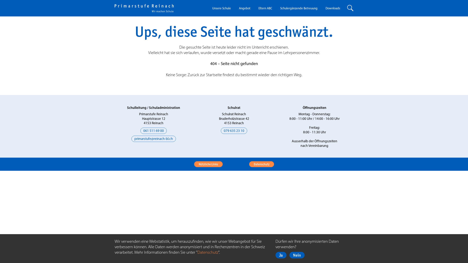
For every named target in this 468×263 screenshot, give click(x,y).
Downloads (333, 8)
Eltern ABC (265, 8)
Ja (281, 255)
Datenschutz (261, 164)
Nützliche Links (208, 164)
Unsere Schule (221, 8)
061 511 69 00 (153, 131)
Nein (297, 255)
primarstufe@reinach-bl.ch (153, 139)
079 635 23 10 (234, 131)
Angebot (244, 8)
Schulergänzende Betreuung (299, 8)
